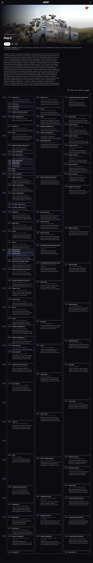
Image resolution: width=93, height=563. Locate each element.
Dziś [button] (69, 90)
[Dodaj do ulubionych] (12, 44)
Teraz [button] (72, 90)
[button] (89, 94)
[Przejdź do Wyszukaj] (90, 2)
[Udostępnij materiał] (16, 44)
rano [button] (75, 90)
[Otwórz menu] (2, 2)
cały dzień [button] (86, 90)
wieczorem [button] (80, 90)
